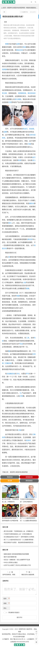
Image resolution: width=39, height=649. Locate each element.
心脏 (24, 282)
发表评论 (25, 12)
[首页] (36, 631)
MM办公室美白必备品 (11, 562)
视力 (34, 160)
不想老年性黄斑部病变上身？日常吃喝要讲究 (18, 534)
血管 (18, 44)
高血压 (25, 129)
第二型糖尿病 (7, 363)
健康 (27, 288)
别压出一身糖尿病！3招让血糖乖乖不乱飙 (17, 559)
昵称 (6, 598)
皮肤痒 (28, 440)
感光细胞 (18, 99)
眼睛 (6, 44)
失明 (34, 354)
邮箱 (6, 603)
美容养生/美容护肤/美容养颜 (16, 8)
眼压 (10, 223)
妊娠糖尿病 (11, 374)
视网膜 (4, 69)
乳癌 (21, 344)
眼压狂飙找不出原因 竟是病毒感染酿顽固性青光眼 (20, 542)
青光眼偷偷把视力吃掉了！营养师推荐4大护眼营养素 (20, 537)
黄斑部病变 (32, 93)
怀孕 (27, 374)
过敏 (19, 430)
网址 (5, 608)
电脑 (18, 296)
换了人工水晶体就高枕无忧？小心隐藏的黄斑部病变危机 (28, 520)
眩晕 (19, 160)
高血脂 (31, 129)
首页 (4, 8)
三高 (27, 338)
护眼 (21, 396)
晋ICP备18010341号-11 (17, 639)
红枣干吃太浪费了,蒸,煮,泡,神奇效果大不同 (17, 565)
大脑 (29, 144)
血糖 (5, 132)
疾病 (24, 47)
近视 (10, 102)
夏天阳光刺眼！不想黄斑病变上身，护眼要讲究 (18, 531)
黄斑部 (30, 239)
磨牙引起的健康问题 (10, 557)
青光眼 (4, 93)
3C (21, 393)
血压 (34, 157)
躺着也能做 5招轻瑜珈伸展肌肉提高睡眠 (16, 554)
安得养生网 (22, 629)
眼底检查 (19, 50)
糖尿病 (31, 203)
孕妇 (18, 374)
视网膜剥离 (22, 93)
